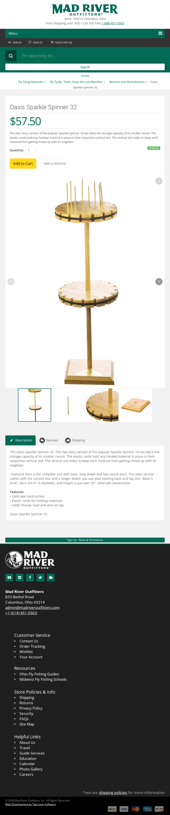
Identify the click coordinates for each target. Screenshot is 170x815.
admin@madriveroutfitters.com (32, 607)
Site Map (26, 724)
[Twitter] (40, 577)
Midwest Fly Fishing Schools (43, 679)
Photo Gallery (31, 769)
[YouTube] (9, 577)
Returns (26, 702)
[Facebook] (30, 577)
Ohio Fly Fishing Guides (39, 674)
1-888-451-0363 (112, 23)
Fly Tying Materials (30, 82)
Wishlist (26, 651)
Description (23, 440)
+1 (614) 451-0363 (21, 612)
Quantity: (17, 150)
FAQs (24, 718)
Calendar (27, 763)
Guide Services (32, 753)
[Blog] (51, 577)
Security (26, 713)
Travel (24, 747)
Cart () (63, 42)
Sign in (17, 42)
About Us (27, 742)
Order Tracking (32, 646)
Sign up (37, 42)
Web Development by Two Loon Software (30, 804)
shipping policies (113, 792)
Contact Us (28, 640)
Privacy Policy (30, 708)
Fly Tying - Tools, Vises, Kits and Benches (76, 82)
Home (85, 76)
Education (27, 758)
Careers (26, 774)
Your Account (30, 656)
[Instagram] (19, 577)
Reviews (52, 440)
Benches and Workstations (127, 82)
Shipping (78, 440)
